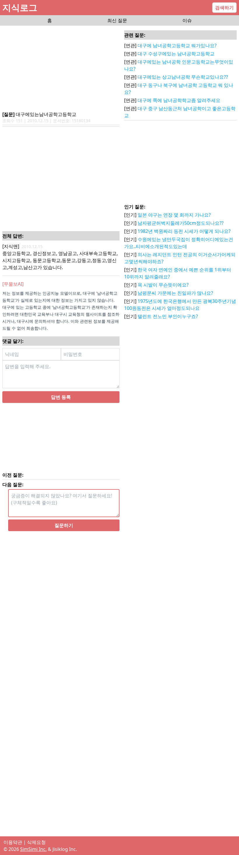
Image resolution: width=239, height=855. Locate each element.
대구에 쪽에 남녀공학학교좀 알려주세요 (179, 100)
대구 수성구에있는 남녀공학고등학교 (176, 53)
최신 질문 (117, 20)
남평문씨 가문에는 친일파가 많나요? (175, 293)
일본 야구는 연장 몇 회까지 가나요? (174, 215)
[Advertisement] (60, 69)
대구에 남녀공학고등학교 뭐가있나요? (177, 45)
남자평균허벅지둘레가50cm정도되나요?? (181, 223)
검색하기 (224, 7)
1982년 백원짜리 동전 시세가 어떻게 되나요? (184, 231)
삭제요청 (36, 842)
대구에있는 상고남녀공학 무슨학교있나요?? (183, 77)
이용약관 (12, 842)
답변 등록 (61, 397)
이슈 (187, 20)
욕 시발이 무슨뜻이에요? (163, 285)
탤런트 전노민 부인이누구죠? (168, 316)
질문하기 (64, 525)
